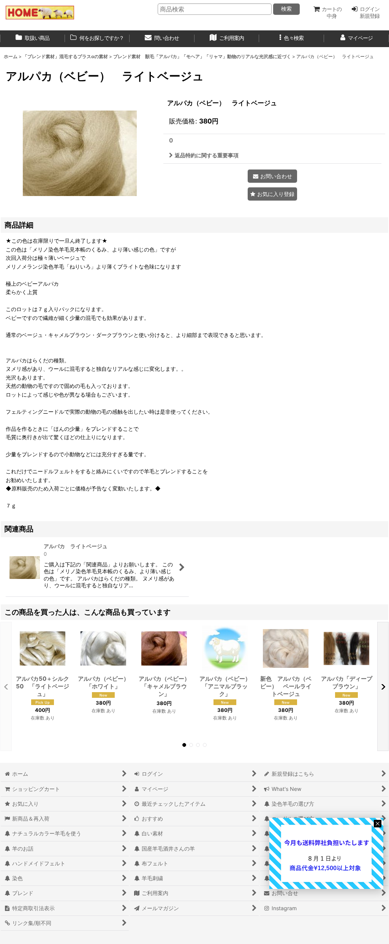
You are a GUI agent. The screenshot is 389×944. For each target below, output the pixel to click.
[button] (291, 38)
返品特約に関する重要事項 (207, 155)
